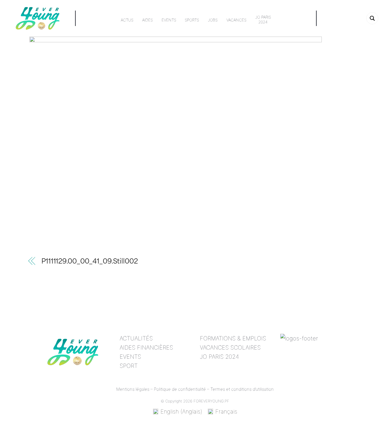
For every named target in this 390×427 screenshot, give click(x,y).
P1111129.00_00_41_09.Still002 (89, 262)
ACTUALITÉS (136, 338)
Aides (147, 20)
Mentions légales (132, 389)
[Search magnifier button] (372, 18)
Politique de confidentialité (180, 389)
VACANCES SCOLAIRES (230, 347)
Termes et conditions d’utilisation (242, 389)
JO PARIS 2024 (219, 356)
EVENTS (130, 356)
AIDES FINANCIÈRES (146, 347)
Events (169, 20)
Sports (192, 20)
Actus (127, 20)
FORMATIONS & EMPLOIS (233, 338)
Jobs (213, 20)
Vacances (236, 20)
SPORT (129, 365)
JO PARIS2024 (263, 20)
